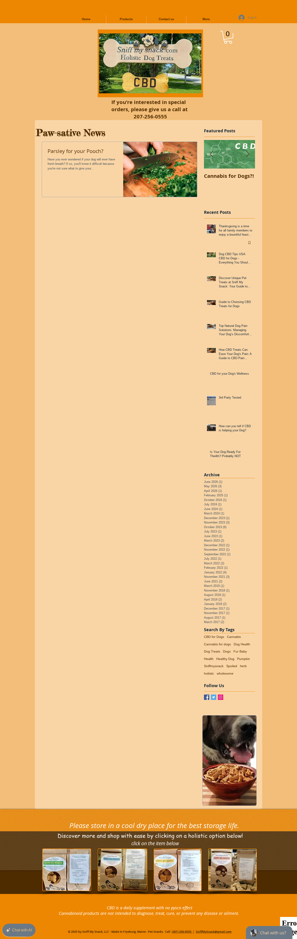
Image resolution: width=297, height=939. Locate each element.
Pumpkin (243, 659)
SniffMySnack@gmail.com (214, 932)
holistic (209, 673)
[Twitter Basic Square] (213, 697)
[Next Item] (247, 154)
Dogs (227, 651)
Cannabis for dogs (217, 644)
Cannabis (234, 637)
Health (208, 659)
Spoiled (231, 666)
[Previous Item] (211, 154)
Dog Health (242, 644)
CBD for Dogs (214, 637)
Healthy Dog (225, 659)
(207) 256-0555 (182, 932)
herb (243, 666)
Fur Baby (240, 651)
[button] (228, 37)
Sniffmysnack (213, 666)
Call (168, 932)
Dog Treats (212, 651)
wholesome (225, 673)
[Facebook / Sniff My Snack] (206, 697)
